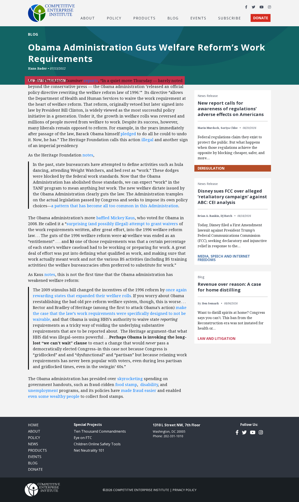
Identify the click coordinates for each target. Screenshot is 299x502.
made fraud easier (138, 390)
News (33, 444)
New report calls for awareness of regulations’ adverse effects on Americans (231, 108)
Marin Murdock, (209, 128)
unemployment (43, 390)
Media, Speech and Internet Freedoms (224, 258)
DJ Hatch (226, 216)
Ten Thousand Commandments (100, 431)
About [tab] (88, 18)
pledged (128, 133)
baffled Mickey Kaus (115, 217)
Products (37, 450)
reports (91, 80)
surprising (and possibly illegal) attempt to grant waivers (122, 223)
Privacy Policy (184, 490)
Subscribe (229, 18)
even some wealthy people (53, 396)
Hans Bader (37, 68)
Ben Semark (210, 303)
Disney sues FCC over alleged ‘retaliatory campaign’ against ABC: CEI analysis (232, 196)
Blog (173, 18)
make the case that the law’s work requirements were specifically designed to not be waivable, (109, 313)
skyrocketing (130, 378)
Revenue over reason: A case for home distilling (229, 287)
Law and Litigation (217, 338)
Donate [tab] (260, 18)
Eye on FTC (83, 437)
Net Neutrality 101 (89, 450)
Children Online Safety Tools (97, 444)
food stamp (126, 384)
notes (88, 155)
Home (33, 425)
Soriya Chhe (229, 128)
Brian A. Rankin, (209, 216)
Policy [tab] (114, 18)
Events (198, 18)
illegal (147, 139)
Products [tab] (144, 18)
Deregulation (211, 168)
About (34, 431)
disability (149, 384)
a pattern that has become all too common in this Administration (114, 205)
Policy (34, 437)
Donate (35, 469)
